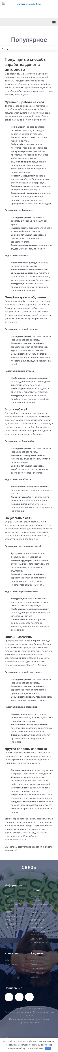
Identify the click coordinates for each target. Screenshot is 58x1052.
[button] (53, 22)
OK (48, 1048)
